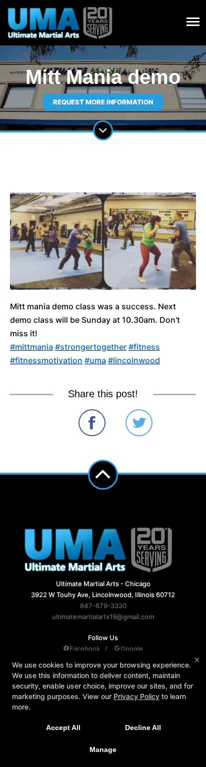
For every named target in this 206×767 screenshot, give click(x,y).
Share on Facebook (92, 422)
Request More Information (103, 102)
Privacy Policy (137, 696)
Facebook (85, 649)
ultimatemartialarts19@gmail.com (103, 617)
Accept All (63, 728)
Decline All (143, 728)
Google (131, 649)
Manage (103, 750)
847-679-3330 (103, 606)
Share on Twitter (139, 422)
